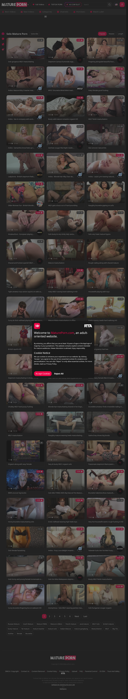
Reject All (59, 373)
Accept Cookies (43, 373)
